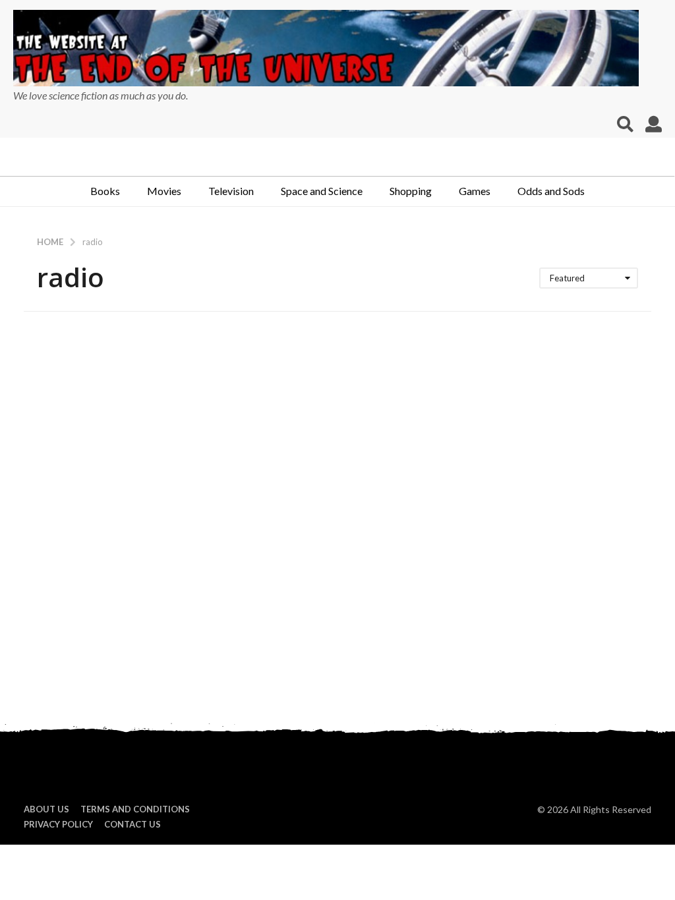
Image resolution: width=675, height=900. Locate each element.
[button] (625, 124)
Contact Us (132, 824)
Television (231, 190)
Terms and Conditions (135, 809)
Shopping (411, 190)
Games (474, 190)
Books (105, 190)
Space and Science (322, 190)
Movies (164, 190)
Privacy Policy (58, 824)
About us (46, 809)
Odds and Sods (551, 190)
